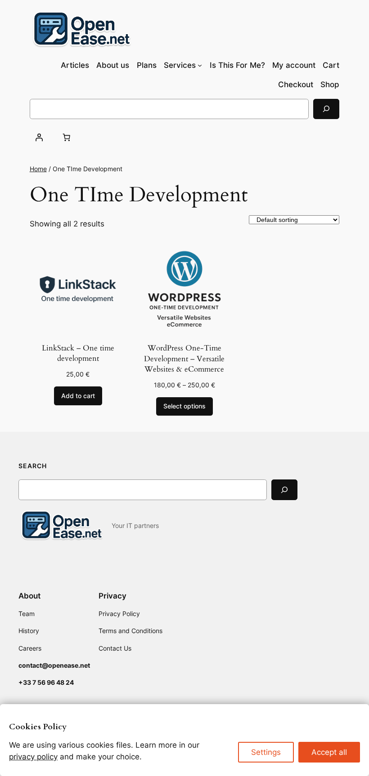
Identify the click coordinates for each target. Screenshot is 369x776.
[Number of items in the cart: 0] (66, 137)
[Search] (326, 109)
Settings (266, 752)
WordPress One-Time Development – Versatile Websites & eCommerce (184, 358)
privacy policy (33, 756)
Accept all (329, 752)
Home (38, 169)
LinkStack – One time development (78, 353)
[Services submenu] (200, 65)
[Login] (39, 137)
